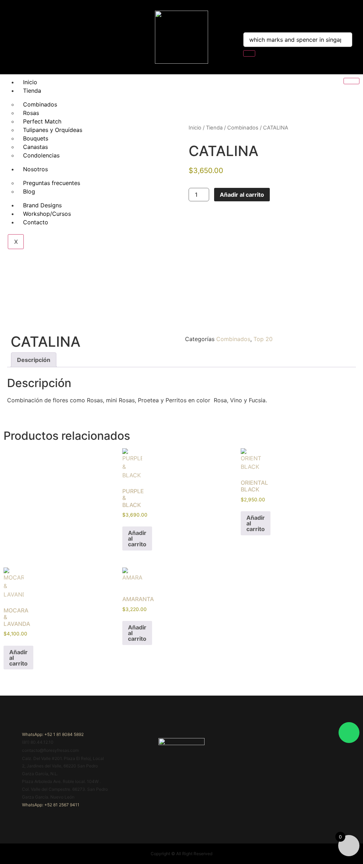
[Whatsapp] (349, 732)
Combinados (242, 128)
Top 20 (263, 338)
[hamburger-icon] (351, 81)
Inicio (30, 82)
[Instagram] (31, 37)
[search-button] (249, 53)
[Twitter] (46, 37)
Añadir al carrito (242, 194)
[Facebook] (17, 37)
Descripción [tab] (33, 359)
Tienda (32, 90)
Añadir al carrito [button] (137, 538)
